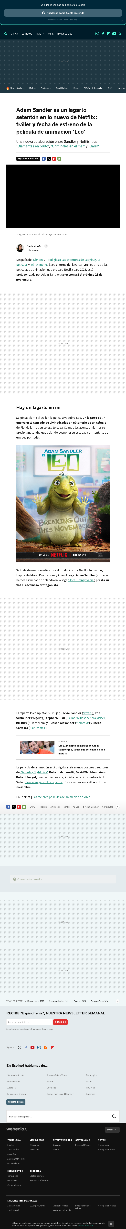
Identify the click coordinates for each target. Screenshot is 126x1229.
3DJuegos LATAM (37, 1205)
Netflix (111, 88)
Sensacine (57, 1145)
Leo (77, 806)
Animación (56, 806)
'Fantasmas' (38, 728)
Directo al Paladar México (83, 1207)
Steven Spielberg (17, 88)
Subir (110, 1129)
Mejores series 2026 (35, 1001)
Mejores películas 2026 (59, 1001)
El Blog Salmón (37, 1176)
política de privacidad (43, 1029)
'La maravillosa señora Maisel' (86, 718)
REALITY (40, 33)
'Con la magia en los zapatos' (44, 782)
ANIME (50, 33)
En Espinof (63, 741)
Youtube (114, 34)
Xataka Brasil (13, 1210)
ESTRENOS (27, 33)
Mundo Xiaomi (14, 1163)
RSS (45, 1046)
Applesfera (11, 1154)
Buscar (114, 1116)
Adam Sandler (92, 806)
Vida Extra (34, 1149)
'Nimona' (38, 260)
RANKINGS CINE (64, 33)
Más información (85, 1225)
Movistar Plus (14, 1081)
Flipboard (109, 34)
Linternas (90, 1093)
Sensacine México (60, 1205)
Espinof (56, 1149)
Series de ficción (15, 1075)
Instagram (97, 34)
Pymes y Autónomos (39, 1180)
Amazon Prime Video (57, 1075)
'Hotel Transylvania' (81, 580)
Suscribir (60, 1022)
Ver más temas (16, 1102)
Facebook (103, 34)
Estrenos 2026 (80, 1001)
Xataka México (13, 1205)
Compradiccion (14, 1185)
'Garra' (93, 146)
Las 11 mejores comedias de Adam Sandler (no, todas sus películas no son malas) (81, 749)
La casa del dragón (16, 1093)
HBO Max (90, 1087)
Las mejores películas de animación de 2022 (61, 797)
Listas (89, 1081)
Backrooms (46, 88)
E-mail (59, 159)
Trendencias (12, 1176)
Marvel (76, 88)
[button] (37, 246)
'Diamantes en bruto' (32, 146)
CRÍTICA (14, 33)
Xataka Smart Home (16, 1158)
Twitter (120, 34)
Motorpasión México (107, 1205)
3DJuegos (34, 1145)
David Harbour (62, 88)
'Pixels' (87, 713)
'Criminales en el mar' (68, 146)
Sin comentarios (29, 158)
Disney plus (91, 1075)
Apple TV (11, 1087)
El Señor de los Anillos (93, 88)
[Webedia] (16, 1129)
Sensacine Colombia (62, 1210)
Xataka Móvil (13, 1149)
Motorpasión (103, 1145)
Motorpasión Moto (106, 1149)
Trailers (43, 806)
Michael (32, 88)
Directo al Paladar (83, 1145)
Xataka (10, 1145)
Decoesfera (12, 1180)
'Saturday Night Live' (34, 772)
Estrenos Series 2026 (100, 1001)
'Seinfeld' (82, 723)
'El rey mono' (38, 265)
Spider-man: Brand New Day (60, 1093)
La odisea (51, 1087)
